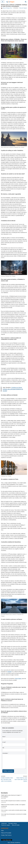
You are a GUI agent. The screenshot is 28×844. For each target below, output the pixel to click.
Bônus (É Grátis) (15, 825)
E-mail (4, 742)
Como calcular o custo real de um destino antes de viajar (13, 810)
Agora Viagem (18, 678)
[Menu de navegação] (2, 2)
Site (3, 747)
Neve (9, 842)
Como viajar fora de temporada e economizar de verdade (13, 814)
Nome (4, 736)
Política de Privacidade (6, 832)
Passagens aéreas (12, 823)
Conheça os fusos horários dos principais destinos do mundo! (13, 389)
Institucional (4, 823)
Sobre (2, 830)
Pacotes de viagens (5, 825)
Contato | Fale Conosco (6, 835)
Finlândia (9, 671)
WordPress (17, 842)
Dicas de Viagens (23, 8)
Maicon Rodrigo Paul (7, 8)
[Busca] (25, 1)
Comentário (5, 753)
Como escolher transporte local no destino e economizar (13, 800)
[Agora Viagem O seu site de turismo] (10, 1)
